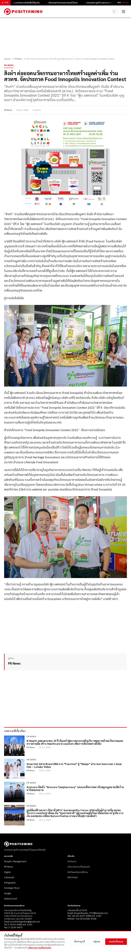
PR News (18, 59)
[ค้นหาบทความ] (115, 11)
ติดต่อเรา (72, 861)
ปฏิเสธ (96, 941)
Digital (7, 872)
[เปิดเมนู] (123, 11)
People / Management (15, 861)
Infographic (10, 883)
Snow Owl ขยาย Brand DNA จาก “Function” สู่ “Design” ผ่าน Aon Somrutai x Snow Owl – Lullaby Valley (74, 765)
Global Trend (10, 899)
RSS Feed (72, 877)
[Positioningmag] (23, 11)
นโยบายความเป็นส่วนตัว (79, 867)
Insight (7, 893)
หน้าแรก (7, 59)
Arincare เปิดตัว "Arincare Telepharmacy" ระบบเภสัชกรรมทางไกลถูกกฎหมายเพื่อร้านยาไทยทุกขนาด (75, 788)
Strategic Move (11, 888)
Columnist (9, 877)
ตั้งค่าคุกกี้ (79, 941)
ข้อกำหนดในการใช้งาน (78, 872)
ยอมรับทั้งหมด (116, 941)
